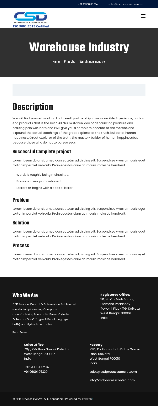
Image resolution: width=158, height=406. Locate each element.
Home (56, 62)
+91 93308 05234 (36, 367)
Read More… (21, 332)
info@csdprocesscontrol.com (112, 380)
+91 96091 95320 (36, 371)
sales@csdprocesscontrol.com (113, 371)
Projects (69, 62)
